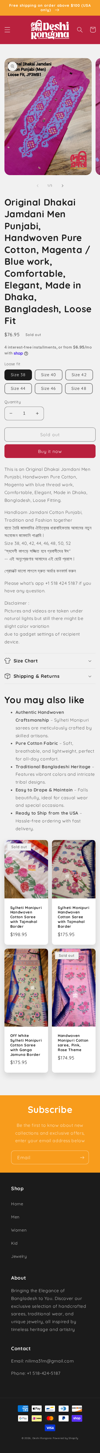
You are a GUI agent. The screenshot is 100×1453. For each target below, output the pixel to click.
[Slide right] (62, 186)
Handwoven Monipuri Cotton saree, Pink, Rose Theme (73, 1042)
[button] (7, 29)
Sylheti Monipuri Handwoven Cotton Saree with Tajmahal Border (26, 917)
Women (18, 1230)
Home (17, 1203)
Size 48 (78, 388)
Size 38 (18, 374)
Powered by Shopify (65, 1438)
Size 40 (48, 374)
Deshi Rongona (42, 1438)
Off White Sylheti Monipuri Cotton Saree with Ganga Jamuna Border (26, 1045)
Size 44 (18, 388)
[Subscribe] (82, 1157)
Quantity (12, 401)
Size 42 (79, 374)
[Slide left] (37, 186)
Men (15, 1217)
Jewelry (19, 1256)
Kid (14, 1243)
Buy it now (50, 451)
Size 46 (48, 388)
